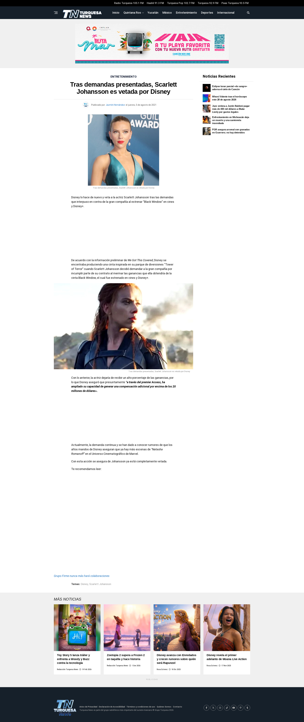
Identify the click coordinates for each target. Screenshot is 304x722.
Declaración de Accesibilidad (112, 707)
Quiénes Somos (164, 707)
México (167, 12)
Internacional (225, 12)
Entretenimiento (186, 12)
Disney (84, 584)
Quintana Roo (132, 12)
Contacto (177, 707)
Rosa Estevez (162, 669)
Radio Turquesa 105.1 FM (129, 3)
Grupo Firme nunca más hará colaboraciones (81, 576)
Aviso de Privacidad (88, 707)
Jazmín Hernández (115, 105)
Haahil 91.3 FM (155, 3)
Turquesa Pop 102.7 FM (180, 3)
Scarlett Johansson (100, 584)
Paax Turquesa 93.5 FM (235, 3)
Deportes (207, 12)
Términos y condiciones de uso (141, 707)
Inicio (115, 12)
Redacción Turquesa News (67, 669)
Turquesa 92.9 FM (208, 3)
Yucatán (153, 12)
